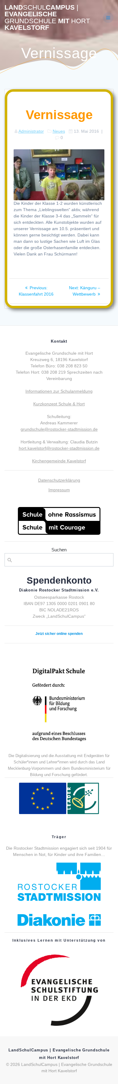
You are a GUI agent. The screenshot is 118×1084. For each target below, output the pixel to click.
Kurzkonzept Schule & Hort (59, 403)
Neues (59, 131)
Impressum (59, 489)
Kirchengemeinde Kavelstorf (59, 460)
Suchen (59, 549)
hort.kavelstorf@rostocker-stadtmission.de (59, 448)
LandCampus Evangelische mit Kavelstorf (47, 17)
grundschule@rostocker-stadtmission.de (59, 429)
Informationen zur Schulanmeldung (59, 391)
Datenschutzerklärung (59, 480)
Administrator (31, 131)
